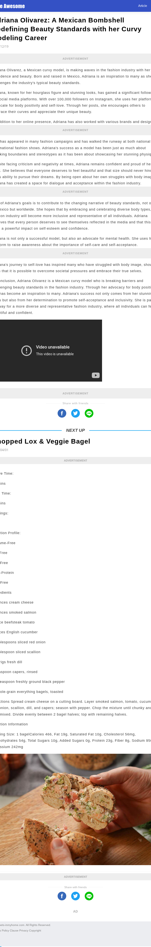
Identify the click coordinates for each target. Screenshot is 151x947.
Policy (5, 930)
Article (142, 5)
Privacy (23, 930)
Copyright (35, 930)
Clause (14, 930)
